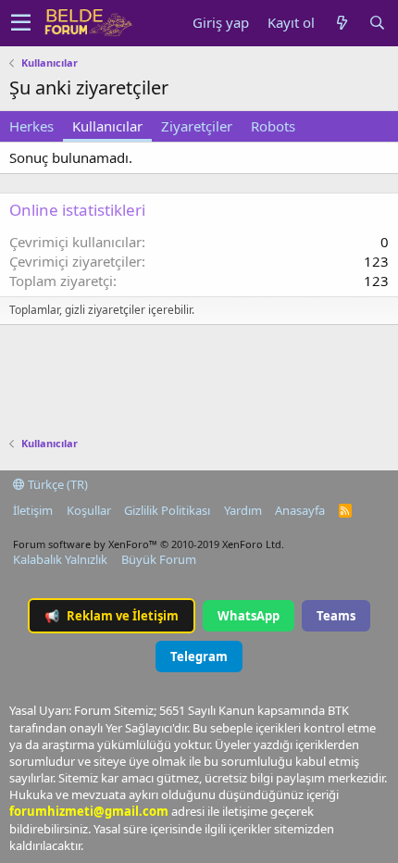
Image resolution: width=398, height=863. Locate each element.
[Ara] (376, 23)
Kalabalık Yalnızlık (60, 559)
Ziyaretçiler (196, 126)
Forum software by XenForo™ (148, 544)
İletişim (33, 510)
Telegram (199, 656)
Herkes (31, 126)
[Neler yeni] (341, 23)
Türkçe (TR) (56, 484)
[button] (21, 23)
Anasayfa (300, 510)
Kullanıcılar (107, 126)
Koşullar (89, 510)
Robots (273, 126)
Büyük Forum (158, 559)
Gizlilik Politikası (167, 510)
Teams (336, 615)
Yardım (243, 510)
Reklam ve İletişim (111, 615)
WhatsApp (249, 615)
